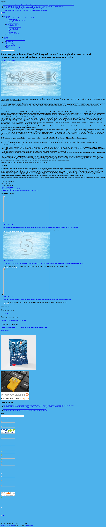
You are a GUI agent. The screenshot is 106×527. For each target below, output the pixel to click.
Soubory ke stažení (13, 23)
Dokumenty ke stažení (14, 33)
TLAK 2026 (4, 313)
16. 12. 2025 (6, 296)
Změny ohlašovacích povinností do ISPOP (10, 189)
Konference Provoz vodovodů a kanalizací (13, 320)
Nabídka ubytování (13, 29)
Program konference (13, 25)
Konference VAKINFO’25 (12, 24)
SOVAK (12, 187)
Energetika (10, 303)
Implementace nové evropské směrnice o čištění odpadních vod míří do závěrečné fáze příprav (24, 8)
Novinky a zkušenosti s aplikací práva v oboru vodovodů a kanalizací (22, 17)
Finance (2, 187)
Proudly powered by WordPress (8, 525)
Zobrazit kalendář (5, 330)
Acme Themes (29, 525)
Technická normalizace (8, 36)
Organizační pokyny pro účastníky (17, 20)
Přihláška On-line (13, 21)
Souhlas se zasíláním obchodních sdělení (15, 40)
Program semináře (13, 19)
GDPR (8, 46)
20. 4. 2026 (6, 260)
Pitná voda (15, 267)
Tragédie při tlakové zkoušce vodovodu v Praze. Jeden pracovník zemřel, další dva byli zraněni (25, 10)
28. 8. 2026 (6, 224)
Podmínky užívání (10, 45)
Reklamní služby (10, 44)
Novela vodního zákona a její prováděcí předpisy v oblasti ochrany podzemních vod (20, 190)
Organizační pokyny (14, 28)
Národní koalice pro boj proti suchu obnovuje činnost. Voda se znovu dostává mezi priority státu (25, 7)
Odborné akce (6, 16)
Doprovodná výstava (14, 30)
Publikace (5, 37)
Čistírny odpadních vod (13, 231)
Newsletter (5, 38)
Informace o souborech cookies (13, 47)
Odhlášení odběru (10, 41)
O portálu (5, 42)
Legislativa (5, 34)
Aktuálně (5, 231)
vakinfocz (13, 60)
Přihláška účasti (12, 32)
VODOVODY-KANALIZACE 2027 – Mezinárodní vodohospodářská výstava (24, 327)
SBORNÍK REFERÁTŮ (15, 27)
